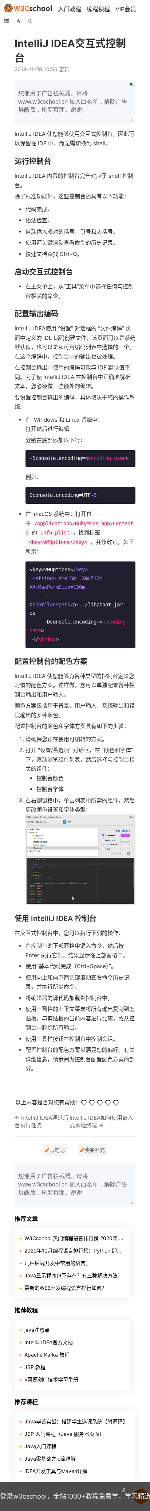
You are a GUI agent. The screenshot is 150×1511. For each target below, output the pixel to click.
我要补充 (94, 1150)
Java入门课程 (40, 1446)
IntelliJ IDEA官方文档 (48, 1342)
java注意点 (37, 1330)
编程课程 (98, 9)
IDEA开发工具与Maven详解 (55, 1471)
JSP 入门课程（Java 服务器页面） (64, 1434)
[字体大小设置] (18, 21)
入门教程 (69, 9)
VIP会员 (125, 9)
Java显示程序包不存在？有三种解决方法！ (73, 1275)
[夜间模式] (30, 21)
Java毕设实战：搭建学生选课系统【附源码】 (76, 1421)
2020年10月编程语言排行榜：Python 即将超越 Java (74, 1250)
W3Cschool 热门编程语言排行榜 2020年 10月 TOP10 (74, 1238)
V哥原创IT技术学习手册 (51, 1379)
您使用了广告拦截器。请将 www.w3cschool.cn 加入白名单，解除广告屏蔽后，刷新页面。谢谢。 (72, 101)
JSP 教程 (35, 1367)
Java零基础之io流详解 (50, 1459)
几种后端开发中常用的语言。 (57, 1263)
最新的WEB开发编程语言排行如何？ (65, 1288)
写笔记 (57, 1150)
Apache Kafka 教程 (47, 1354)
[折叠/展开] (6, 21)
